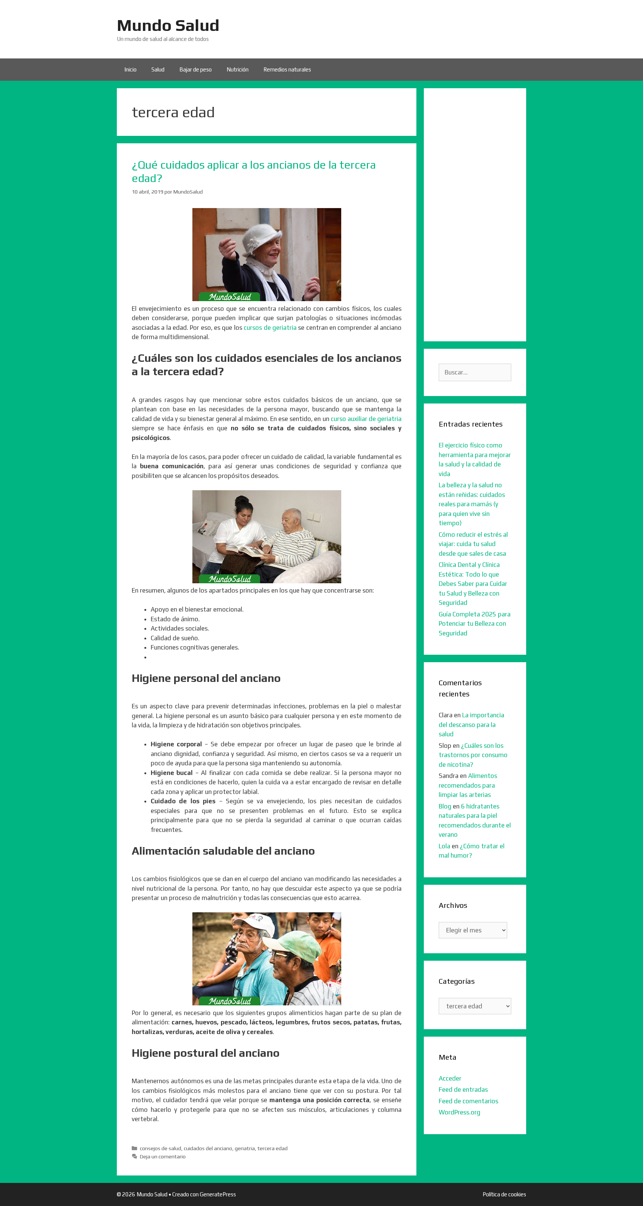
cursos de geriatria (270, 327)
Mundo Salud (168, 25)
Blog (445, 806)
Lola (444, 846)
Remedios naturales (287, 69)
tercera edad (272, 1148)
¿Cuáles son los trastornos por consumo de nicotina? (473, 755)
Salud (157, 69)
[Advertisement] (475, 214)
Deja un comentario (163, 1156)
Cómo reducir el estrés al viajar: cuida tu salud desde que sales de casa (473, 544)
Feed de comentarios (468, 1101)
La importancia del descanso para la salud (471, 724)
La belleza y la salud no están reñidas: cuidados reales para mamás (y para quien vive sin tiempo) (472, 504)
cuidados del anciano (208, 1148)
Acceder (450, 1078)
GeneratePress (218, 1194)
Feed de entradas (463, 1089)
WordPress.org (459, 1112)
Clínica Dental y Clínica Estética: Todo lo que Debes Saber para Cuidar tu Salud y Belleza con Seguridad (473, 583)
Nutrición (238, 69)
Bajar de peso (195, 69)
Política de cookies (504, 1194)
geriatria (245, 1148)
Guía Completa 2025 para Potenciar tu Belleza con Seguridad (475, 623)
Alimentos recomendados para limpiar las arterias (468, 785)
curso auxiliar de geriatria (366, 418)
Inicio (130, 69)
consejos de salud (160, 1148)
